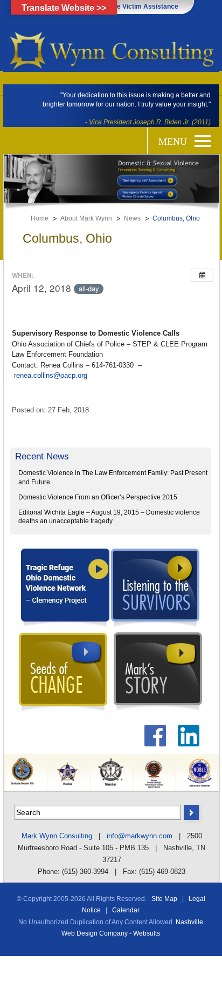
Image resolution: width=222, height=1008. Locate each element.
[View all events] (202, 275)
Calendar (126, 910)
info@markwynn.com (139, 836)
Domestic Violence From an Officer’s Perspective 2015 (97, 497)
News (132, 218)
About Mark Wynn (86, 218)
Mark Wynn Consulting (57, 836)
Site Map (164, 899)
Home (39, 218)
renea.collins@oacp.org (50, 375)
